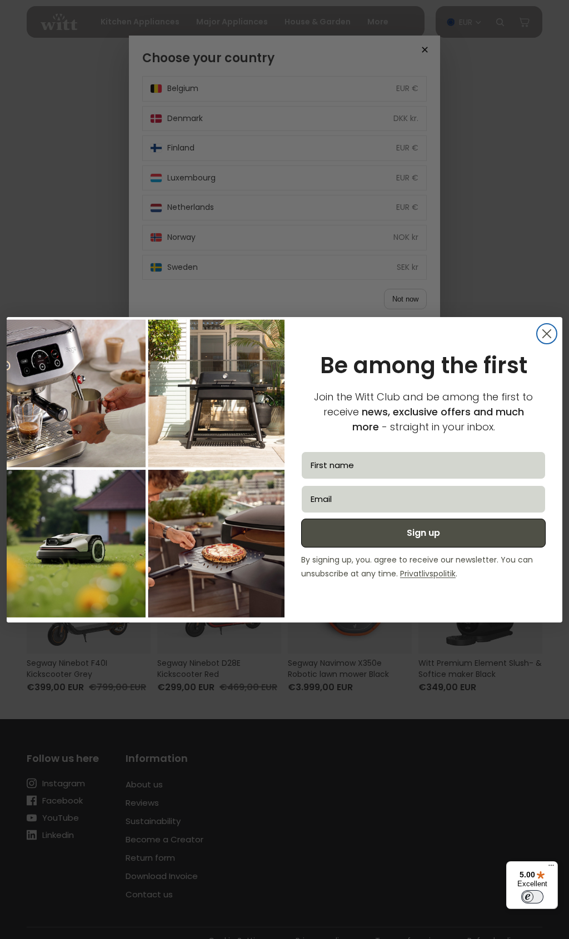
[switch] (532, 896)
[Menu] (551, 868)
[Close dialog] (547, 334)
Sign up (423, 532)
